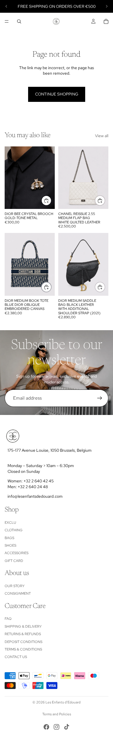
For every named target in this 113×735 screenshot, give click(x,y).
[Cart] (106, 21)
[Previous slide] (6, 6)
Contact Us (16, 657)
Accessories (16, 553)
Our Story (15, 586)
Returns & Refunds (23, 634)
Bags (9, 538)
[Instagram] (56, 726)
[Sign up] (100, 398)
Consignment (18, 593)
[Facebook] (46, 726)
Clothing (14, 530)
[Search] (19, 21)
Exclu (10, 522)
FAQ (8, 618)
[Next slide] (106, 6)
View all (101, 135)
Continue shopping (56, 94)
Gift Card (14, 560)
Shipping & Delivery (23, 626)
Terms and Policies (56, 714)
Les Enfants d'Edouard (63, 702)
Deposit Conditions (23, 642)
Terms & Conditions (23, 649)
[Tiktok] (66, 726)
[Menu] (6, 21)
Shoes (10, 545)
